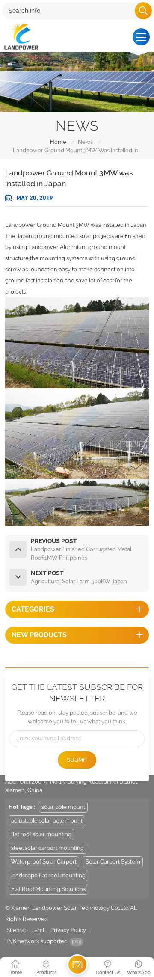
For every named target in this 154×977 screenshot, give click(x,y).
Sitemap (17, 930)
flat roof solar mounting (41, 834)
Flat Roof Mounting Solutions (48, 889)
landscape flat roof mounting (48, 875)
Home (58, 142)
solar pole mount (63, 807)
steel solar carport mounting (47, 848)
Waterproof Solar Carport (44, 861)
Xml (39, 930)
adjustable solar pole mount (47, 820)
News (85, 142)
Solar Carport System (113, 861)
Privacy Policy (68, 930)
